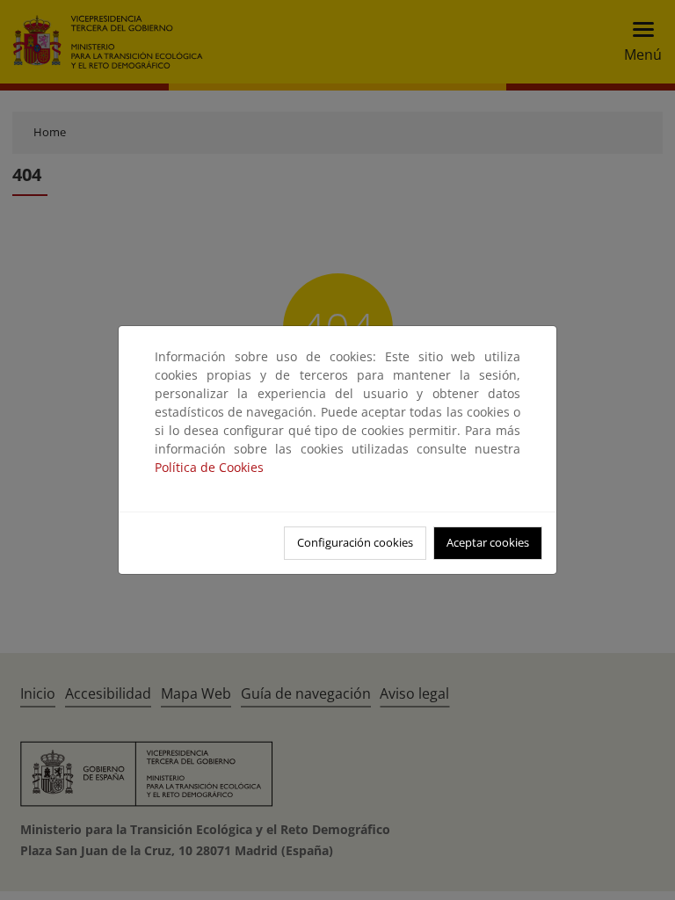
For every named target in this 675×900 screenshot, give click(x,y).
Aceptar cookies (487, 542)
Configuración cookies (355, 542)
